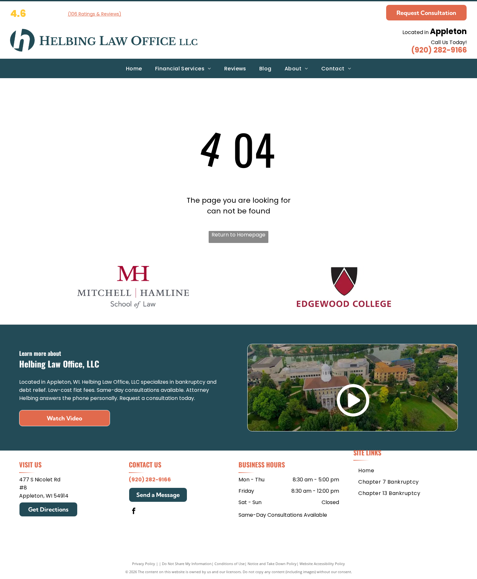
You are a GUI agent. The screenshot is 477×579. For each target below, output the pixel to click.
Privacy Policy (143, 563)
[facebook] (134, 511)
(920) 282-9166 (439, 50)
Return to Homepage (238, 234)
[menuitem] (134, 68)
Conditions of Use (229, 563)
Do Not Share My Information (187, 563)
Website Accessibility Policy (322, 563)
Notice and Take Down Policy (272, 563)
